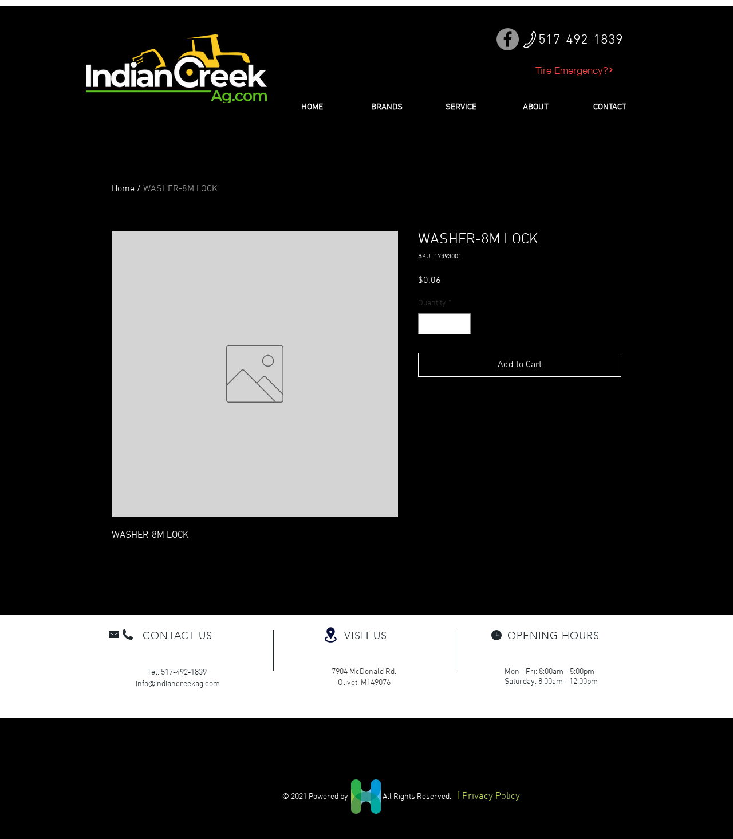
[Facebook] (507, 39)
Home (123, 189)
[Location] (330, 635)
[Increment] (462, 324)
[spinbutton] (444, 324)
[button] (386, 107)
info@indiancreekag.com (178, 684)
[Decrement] (427, 324)
